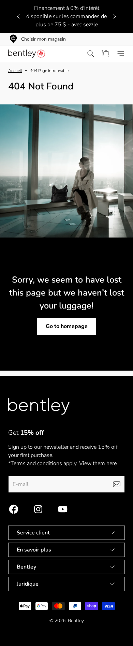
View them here (98, 463)
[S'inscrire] (117, 484)
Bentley (76, 620)
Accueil (15, 70)
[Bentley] (27, 53)
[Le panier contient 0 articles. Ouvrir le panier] (106, 53)
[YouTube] (62, 509)
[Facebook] (13, 509)
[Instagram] (38, 509)
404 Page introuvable (49, 70)
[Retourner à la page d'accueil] (39, 406)
